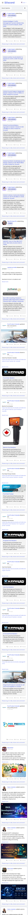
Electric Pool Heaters (9, 447)
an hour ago (9, 17)
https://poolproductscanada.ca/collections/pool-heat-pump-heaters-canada (14, 476)
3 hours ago (9, 225)
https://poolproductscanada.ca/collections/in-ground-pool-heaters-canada (14, 616)
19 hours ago (10, 749)
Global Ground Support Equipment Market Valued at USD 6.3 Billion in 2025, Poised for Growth (13, 92)
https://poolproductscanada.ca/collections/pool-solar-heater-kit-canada (14, 360)
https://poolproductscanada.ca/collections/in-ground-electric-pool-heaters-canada (14, 409)
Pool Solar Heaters (8, 378)
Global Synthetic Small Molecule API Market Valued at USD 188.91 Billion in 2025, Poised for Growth (14, 162)
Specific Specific (12, 221)
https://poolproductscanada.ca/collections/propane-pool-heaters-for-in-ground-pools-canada (14, 523)
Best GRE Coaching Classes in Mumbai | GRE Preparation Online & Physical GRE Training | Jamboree (13, 299)
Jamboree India (11, 267)
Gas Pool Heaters (8, 587)
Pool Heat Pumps (8, 494)
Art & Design (11, 15)
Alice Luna (10, 868)
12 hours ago (10, 269)
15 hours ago (10, 327)
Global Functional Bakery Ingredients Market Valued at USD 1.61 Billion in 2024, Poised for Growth (13, 127)
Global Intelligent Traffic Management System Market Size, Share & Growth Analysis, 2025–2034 (13, 24)
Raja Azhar (10, 747)
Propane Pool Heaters (10, 540)
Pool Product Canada (13, 324)
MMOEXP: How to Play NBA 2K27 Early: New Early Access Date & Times (12, 242)
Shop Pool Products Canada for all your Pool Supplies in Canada (13, 685)
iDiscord (9, 2)
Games (10, 223)
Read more (5, 281)
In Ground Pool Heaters (10, 634)
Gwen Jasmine (11, 787)
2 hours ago (9, 157)
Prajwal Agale (11, 13)
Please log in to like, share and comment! (13, 44)
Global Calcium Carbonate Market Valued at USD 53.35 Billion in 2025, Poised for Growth (13, 196)
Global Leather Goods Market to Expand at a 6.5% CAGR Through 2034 (13, 58)
